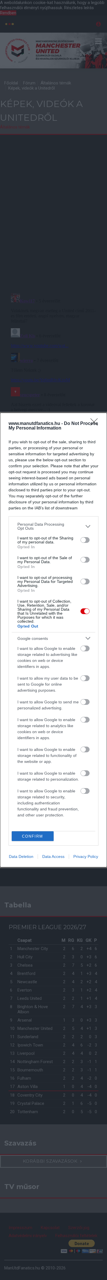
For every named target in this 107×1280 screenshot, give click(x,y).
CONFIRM (32, 836)
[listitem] (53, 526)
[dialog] (53, 640)
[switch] (85, 540)
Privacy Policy (85, 856)
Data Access (53, 856)
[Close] (95, 423)
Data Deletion (21, 856)
